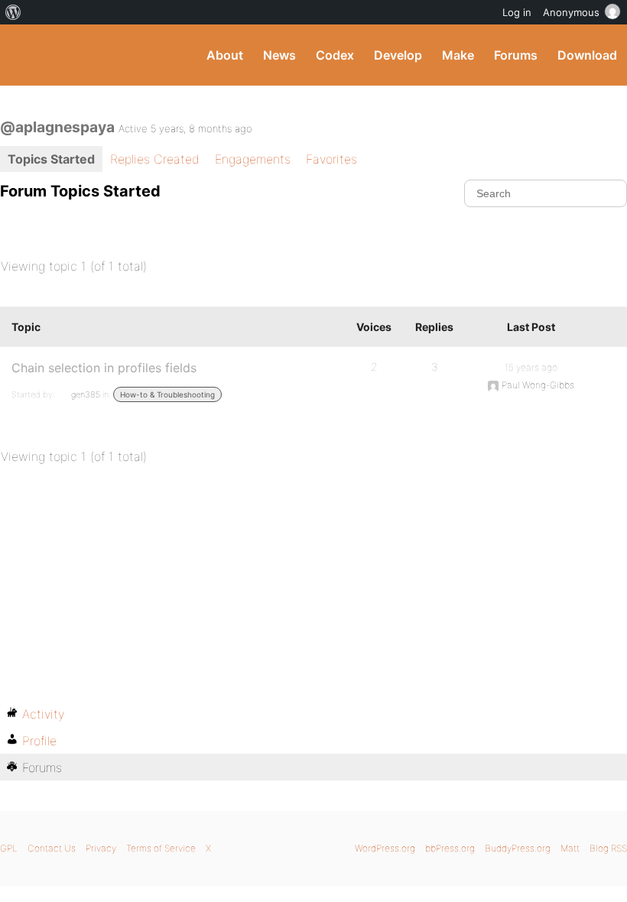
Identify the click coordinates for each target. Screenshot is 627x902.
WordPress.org (385, 848)
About (224, 55)
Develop (398, 55)
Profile (39, 740)
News (279, 55)
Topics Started (51, 159)
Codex (335, 55)
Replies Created (155, 159)
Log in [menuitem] (516, 12)
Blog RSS (608, 848)
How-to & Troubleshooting (167, 394)
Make (458, 55)
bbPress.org (450, 848)
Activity (43, 714)
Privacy (101, 848)
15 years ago (531, 367)
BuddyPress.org (25, 55)
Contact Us (52, 848)
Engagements (253, 159)
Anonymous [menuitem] (571, 12)
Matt (570, 848)
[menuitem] (13, 12)
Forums (516, 55)
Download (587, 55)
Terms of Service (161, 848)
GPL (9, 848)
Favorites (331, 159)
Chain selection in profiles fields (104, 367)
